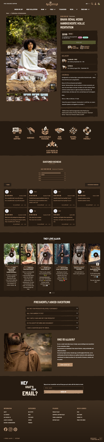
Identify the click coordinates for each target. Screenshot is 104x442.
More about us (65, 365)
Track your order (81, 420)
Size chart (79, 414)
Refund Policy (56, 420)
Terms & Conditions (57, 417)
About (5, 412)
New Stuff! (30, 412)
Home (7, 13)
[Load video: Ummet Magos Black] (62, 254)
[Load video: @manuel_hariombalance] (11, 254)
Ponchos (30, 422)
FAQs (78, 412)
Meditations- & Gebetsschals (19, 13)
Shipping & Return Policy (59, 414)
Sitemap (17, 438)
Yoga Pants (30, 417)
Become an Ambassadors (9, 422)
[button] (92, 4)
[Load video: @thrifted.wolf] (45, 254)
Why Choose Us (7, 417)
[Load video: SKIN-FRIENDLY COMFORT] (96, 254)
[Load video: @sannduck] (79, 254)
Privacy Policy (56, 412)
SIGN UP (63, 392)
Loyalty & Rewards (8, 420)
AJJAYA (10, 438)
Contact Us (79, 417)
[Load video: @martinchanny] (28, 254)
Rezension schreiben (93, 185)
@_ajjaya (47, 272)
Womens (30, 420)
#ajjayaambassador (45, 277)
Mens (29, 414)
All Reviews (6, 414)
